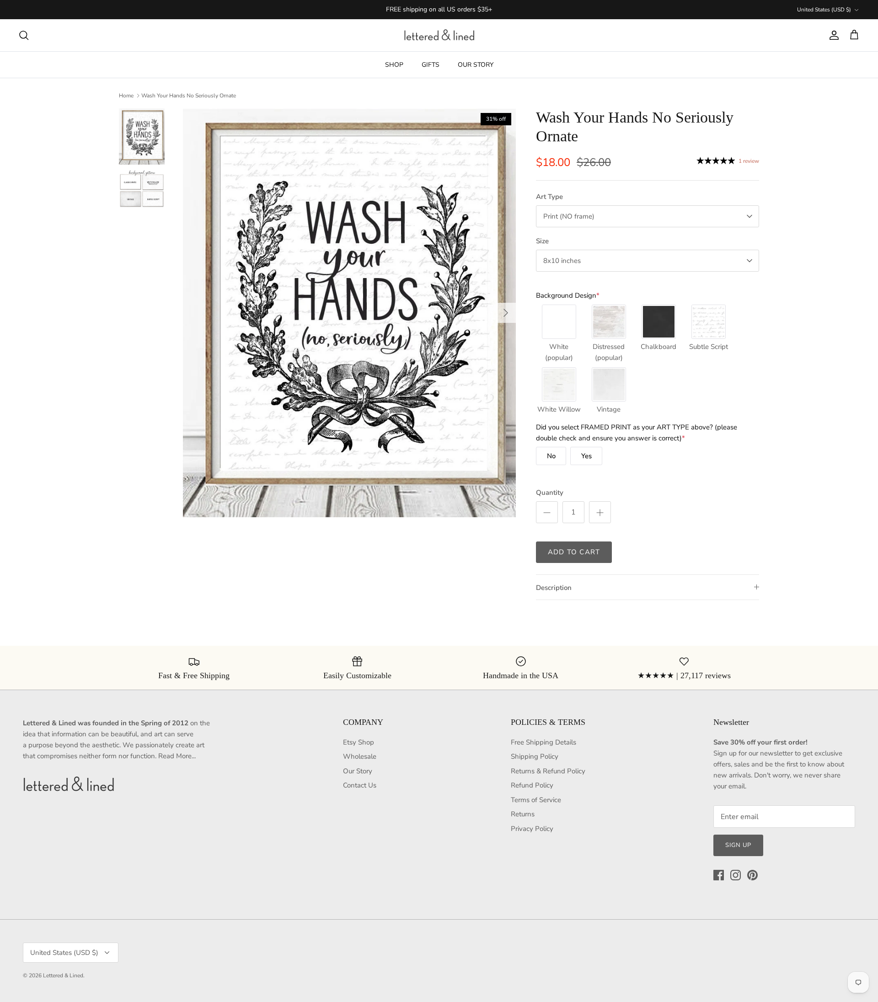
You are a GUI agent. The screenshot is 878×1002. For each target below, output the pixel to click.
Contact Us (359, 785)
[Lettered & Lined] (439, 35)
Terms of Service (536, 799)
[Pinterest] (752, 875)
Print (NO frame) (568, 216)
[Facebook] (718, 875)
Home (126, 95)
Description (554, 587)
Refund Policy (532, 785)
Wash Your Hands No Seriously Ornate (188, 95)
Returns (523, 814)
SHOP (394, 64)
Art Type (549, 196)
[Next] (506, 313)
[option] (349, 312)
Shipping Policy (534, 756)
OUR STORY (475, 64)
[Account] (832, 35)
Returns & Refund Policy (548, 771)
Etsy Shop (358, 742)
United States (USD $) (824, 9)
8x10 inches (562, 260)
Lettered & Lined (63, 975)
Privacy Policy (532, 828)
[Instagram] (735, 875)
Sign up (738, 845)
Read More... (177, 756)
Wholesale (359, 756)
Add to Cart (574, 552)
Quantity (549, 492)
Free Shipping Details (543, 742)
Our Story (357, 771)
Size (542, 241)
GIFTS (430, 64)
